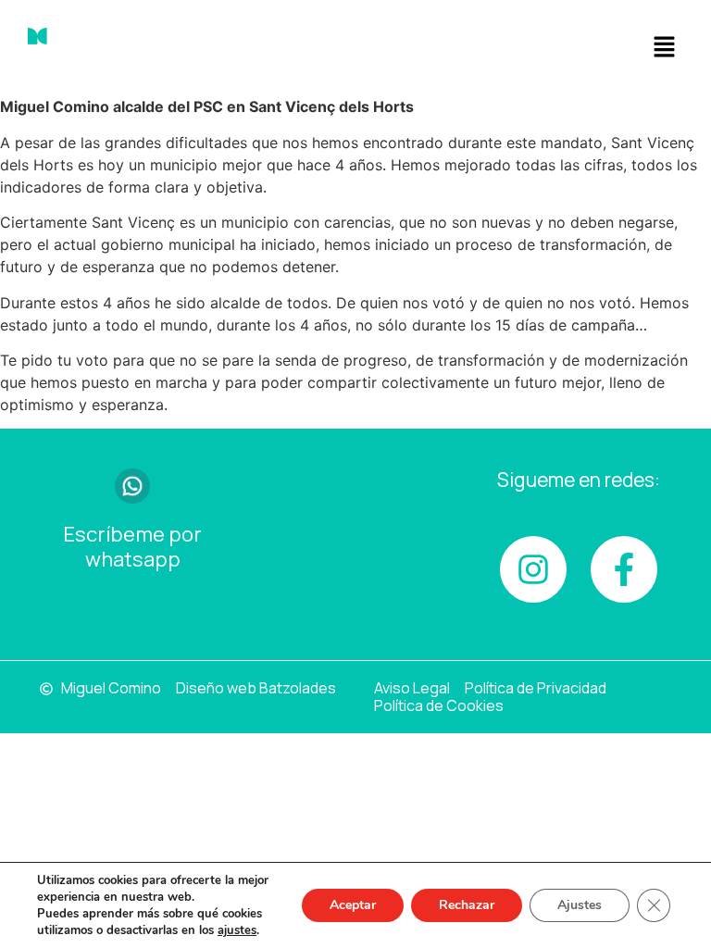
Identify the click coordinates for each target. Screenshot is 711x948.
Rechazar (466, 905)
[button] (664, 48)
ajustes (237, 930)
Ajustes (579, 905)
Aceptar (353, 905)
